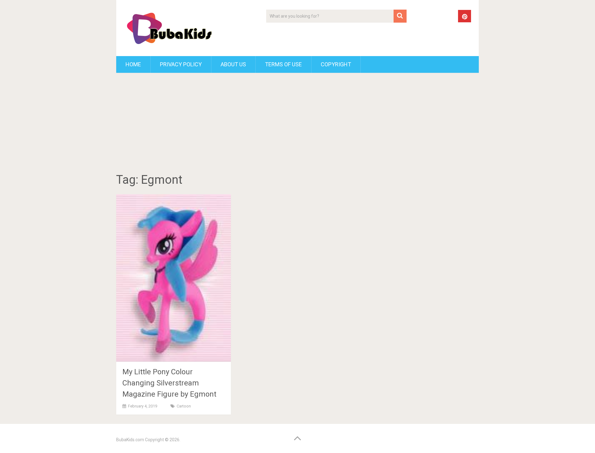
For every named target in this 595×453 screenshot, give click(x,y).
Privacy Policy (181, 64)
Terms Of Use (283, 64)
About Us (233, 64)
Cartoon (184, 406)
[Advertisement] (297, 124)
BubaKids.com (130, 439)
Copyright (336, 64)
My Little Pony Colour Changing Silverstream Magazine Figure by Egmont (169, 382)
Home (133, 64)
